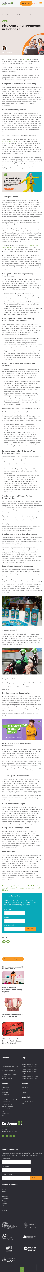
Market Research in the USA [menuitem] (30, 1078)
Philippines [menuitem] (5, 1198)
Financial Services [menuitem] (7, 1104)
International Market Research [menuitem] (31, 1062)
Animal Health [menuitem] (6, 1090)
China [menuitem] (4, 1189)
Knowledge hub (11, 14)
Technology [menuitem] (5, 1113)
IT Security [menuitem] (25, 1104)
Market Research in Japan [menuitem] (29, 1069)
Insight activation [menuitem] (7, 1078)
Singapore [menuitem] (5, 1201)
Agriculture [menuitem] (5, 1092)
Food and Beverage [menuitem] (7, 1106)
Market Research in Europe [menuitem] (30, 1074)
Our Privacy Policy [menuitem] (27, 1101)
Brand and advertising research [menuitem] (8, 1071)
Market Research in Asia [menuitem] (29, 1066)
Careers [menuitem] (24, 1092)
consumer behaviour (9, 141)
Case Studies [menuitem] (25, 1090)
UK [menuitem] (3, 1205)
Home (3, 14)
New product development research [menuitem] (10, 1067)
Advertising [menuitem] (5, 1087)
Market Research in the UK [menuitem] (30, 1076)
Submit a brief (26, 3)
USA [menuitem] (3, 1208)
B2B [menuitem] (3, 1097)
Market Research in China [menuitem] (29, 1064)
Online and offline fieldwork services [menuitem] (10, 1075)
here (8, 890)
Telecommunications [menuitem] (8, 1116)
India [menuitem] (3, 1194)
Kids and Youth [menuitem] (6, 1109)
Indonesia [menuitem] (5, 1196)
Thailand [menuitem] (4, 1203)
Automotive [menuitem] (5, 1094)
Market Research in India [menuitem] (29, 1071)
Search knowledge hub (13, 959)
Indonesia (26, 59)
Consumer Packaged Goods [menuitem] (10, 1099)
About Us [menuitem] (25, 1087)
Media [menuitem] (4, 1111)
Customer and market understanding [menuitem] (8, 1062)
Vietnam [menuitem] (4, 1210)
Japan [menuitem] (4, 1191)
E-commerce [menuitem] (6, 1101)
